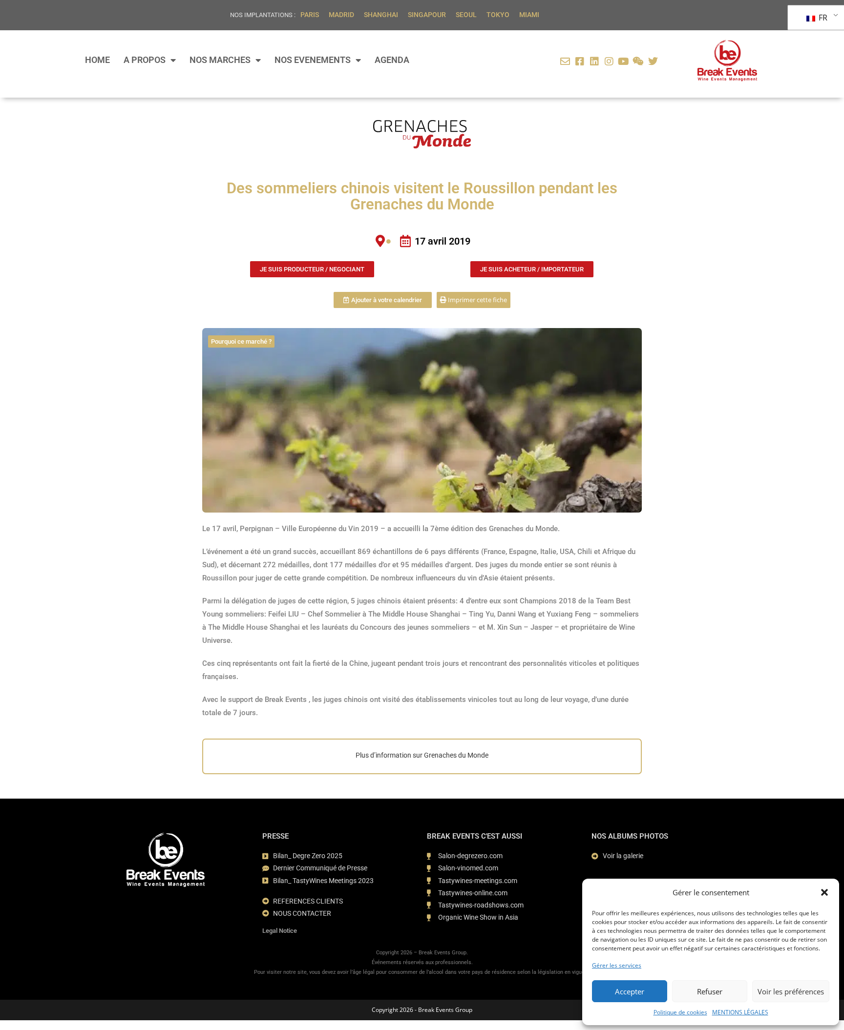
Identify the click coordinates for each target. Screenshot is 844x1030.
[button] (824, 892)
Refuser (709, 991)
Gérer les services (616, 965)
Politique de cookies (680, 1012)
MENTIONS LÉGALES (740, 1012)
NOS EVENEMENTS (312, 60)
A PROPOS (145, 60)
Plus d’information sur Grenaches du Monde (422, 755)
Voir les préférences (791, 991)
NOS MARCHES (220, 60)
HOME (97, 60)
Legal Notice (279, 930)
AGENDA (392, 60)
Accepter (629, 991)
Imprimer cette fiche (476, 299)
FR (822, 17)
